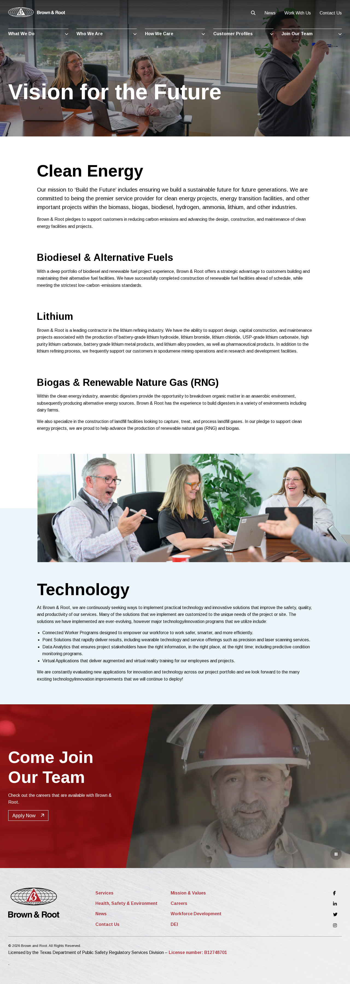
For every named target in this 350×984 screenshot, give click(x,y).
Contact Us (331, 13)
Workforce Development (196, 913)
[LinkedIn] (335, 904)
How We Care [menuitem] (159, 33)
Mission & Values (188, 893)
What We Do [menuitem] (21, 33)
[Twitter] (335, 914)
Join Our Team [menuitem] (297, 33)
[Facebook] (335, 893)
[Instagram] (335, 925)
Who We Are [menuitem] (90, 33)
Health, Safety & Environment (126, 903)
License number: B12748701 (198, 952)
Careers (179, 903)
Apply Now (24, 815)
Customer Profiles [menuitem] (233, 33)
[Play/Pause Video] (336, 854)
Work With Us (297, 13)
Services (104, 893)
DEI (174, 924)
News (270, 13)
